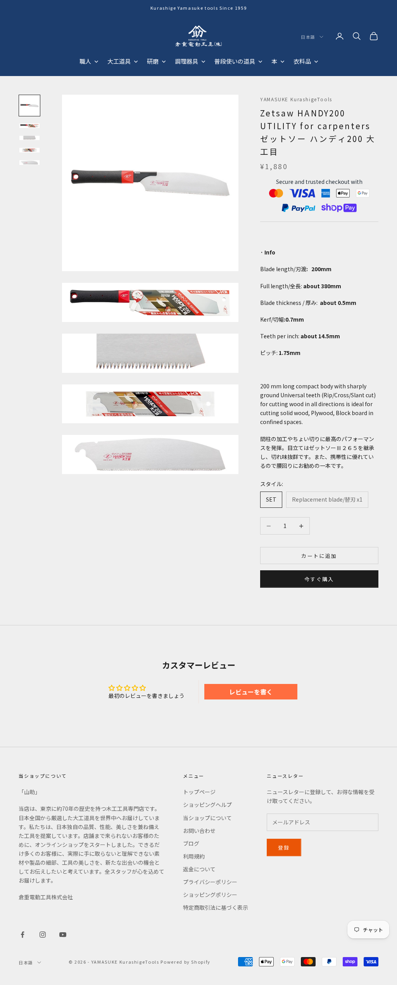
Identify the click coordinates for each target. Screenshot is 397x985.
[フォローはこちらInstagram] (43, 934)
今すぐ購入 (319, 579)
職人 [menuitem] (85, 61)
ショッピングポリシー (210, 894)
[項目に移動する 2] (29, 126)
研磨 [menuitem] (153, 61)
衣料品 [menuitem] (302, 61)
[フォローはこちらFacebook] (22, 934)
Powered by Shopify (186, 962)
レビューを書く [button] (251, 691)
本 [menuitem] (274, 61)
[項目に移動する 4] (29, 150)
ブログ (191, 843)
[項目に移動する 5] (29, 162)
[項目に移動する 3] (29, 138)
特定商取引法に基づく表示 (215, 907)
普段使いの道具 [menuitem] (234, 61)
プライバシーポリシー (210, 882)
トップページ (199, 792)
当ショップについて (207, 818)
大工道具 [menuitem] (119, 61)
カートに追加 (319, 555)
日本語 (308, 37)
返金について (199, 869)
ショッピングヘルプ (207, 804)
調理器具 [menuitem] (186, 61)
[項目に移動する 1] (29, 105)
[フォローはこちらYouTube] (63, 934)
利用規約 (194, 856)
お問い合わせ (199, 830)
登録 (284, 847)
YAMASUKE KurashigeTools (296, 99)
